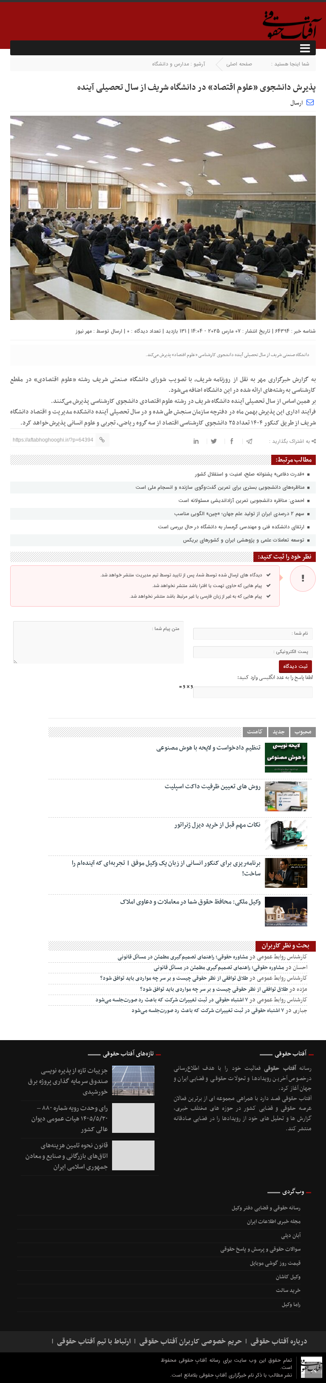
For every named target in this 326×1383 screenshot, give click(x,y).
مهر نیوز (84, 331)
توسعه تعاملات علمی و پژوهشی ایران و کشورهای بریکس (244, 540)
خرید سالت (288, 1290)
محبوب (303, 732)
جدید (279, 732)
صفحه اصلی (239, 64)
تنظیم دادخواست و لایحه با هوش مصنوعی (208, 747)
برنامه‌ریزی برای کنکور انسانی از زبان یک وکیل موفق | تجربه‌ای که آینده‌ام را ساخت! (166, 868)
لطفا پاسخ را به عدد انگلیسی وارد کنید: (275, 677)
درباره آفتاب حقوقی (278, 1342)
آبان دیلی (291, 1235)
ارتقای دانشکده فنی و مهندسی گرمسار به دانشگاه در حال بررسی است (232, 527)
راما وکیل (291, 1304)
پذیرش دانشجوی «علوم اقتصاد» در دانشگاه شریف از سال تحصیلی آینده (196, 87)
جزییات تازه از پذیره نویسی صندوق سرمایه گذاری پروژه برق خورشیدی (68, 1081)
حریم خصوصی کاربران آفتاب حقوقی (190, 1342)
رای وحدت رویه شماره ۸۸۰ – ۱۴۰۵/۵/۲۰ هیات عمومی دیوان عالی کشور (69, 1119)
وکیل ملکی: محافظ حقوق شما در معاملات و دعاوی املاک (190, 901)
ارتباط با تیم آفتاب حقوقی (94, 1342)
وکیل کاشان (288, 1277)
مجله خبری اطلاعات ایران (274, 1221)
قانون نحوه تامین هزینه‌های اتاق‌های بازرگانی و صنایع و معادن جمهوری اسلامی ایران (66, 1156)
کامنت (255, 732)
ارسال (296, 103)
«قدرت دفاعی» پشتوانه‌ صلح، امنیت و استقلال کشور (250, 474)
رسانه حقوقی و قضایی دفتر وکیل (266, 1208)
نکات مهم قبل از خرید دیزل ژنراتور (217, 824)
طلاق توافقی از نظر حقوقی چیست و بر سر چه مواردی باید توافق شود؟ (174, 978)
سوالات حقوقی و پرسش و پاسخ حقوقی (260, 1249)
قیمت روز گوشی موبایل (275, 1263)
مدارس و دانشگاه (170, 64)
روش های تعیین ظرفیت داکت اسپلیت (213, 786)
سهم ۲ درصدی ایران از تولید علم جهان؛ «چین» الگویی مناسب (240, 514)
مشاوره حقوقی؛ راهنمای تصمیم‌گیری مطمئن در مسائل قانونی (183, 957)
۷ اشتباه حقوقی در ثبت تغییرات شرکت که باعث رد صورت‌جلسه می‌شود (172, 1000)
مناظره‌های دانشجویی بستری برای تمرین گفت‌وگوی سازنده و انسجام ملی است (220, 487)
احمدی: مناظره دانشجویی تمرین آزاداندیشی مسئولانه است (242, 500)
